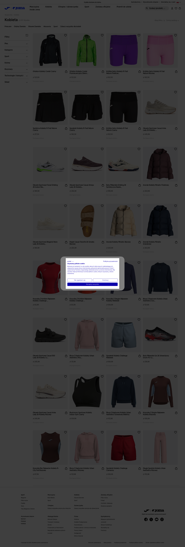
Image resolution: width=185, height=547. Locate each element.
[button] (70, 261)
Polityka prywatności (110, 261)
